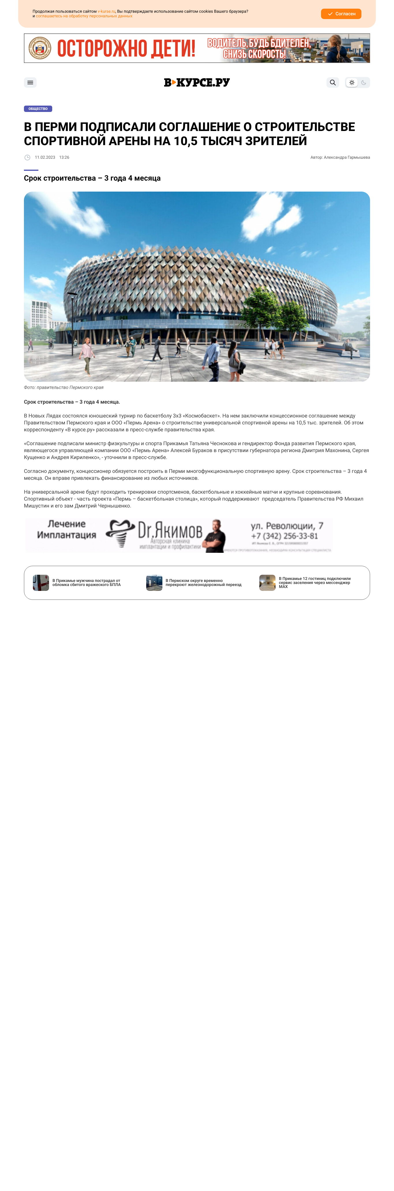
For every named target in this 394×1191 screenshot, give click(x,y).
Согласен (345, 13)
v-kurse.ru (106, 11)
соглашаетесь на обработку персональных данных (84, 16)
